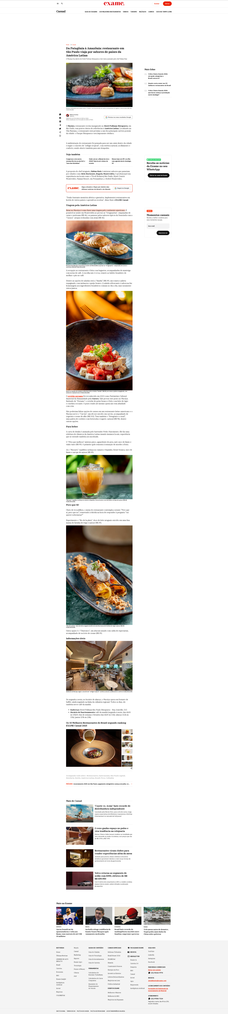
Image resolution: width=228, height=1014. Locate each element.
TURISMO (133, 12)
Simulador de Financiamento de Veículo (94, 986)
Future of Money (79, 969)
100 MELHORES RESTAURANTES (110, 12)
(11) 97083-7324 (157, 999)
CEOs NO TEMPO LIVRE (164, 12)
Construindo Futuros (115, 966)
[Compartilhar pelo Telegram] (60, 125)
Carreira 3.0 (134, 963)
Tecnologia (77, 965)
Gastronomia (104, 776)
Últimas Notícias (62, 956)
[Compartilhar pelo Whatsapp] (60, 114)
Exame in (133, 960)
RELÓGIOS (142, 12)
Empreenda (134, 985)
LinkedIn (151, 955)
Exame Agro (78, 962)
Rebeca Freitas (74, 114)
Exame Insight (61, 979)
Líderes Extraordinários (116, 977)
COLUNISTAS (60, 995)
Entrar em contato (154, 970)
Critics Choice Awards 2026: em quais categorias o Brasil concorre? (158, 76)
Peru (103, 778)
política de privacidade (97, 1011)
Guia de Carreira (94, 963)
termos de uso (71, 1011)
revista (133, 952)
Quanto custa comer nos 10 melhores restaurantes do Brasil (159, 84)
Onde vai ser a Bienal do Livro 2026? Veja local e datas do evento (99, 161)
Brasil (97, 778)
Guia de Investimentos (96, 959)
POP (75, 976)
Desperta (133, 967)
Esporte (76, 958)
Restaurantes (92, 776)
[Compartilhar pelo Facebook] (60, 118)
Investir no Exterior (114, 973)
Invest (58, 988)
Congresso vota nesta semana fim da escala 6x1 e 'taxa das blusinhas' (75, 161)
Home (67, 44)
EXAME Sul (111, 959)
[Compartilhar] (131, 768)
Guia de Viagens (91, 12)
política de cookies (83, 1011)
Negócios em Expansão (115, 1000)
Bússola (110, 963)
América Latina (87, 778)
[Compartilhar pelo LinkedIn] (60, 121)
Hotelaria (70, 778)
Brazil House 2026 (114, 956)
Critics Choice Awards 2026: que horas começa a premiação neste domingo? (159, 93)
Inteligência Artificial (60, 984)
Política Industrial (114, 984)
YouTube (151, 951)
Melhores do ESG (113, 996)
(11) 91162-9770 (157, 973)
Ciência (76, 973)
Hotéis (77, 778)
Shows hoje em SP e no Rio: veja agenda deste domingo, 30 (121, 161)
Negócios (59, 992)
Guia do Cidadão (94, 952)
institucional (60, 1011)
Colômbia (110, 778)
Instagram (151, 958)
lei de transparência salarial (115, 1011)
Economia (59, 972)
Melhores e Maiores (114, 992)
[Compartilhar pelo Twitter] (60, 129)
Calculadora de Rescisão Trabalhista (96, 974)
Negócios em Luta (114, 980)
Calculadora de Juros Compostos (96, 979)
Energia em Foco (113, 970)
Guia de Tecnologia (95, 956)
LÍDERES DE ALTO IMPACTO (62, 960)
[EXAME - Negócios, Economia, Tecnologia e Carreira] (114, 3)
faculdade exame (136, 948)
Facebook (151, 962)
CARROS (151, 12)
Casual (61, 11)
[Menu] (57, 3)
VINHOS (125, 12)
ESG (57, 975)
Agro (132, 981)
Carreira (59, 968)
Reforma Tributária (114, 952)
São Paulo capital (118, 776)
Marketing (77, 955)
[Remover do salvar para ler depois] (60, 136)
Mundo (76, 948)
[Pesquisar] (62, 3)
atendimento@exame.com (157, 981)
